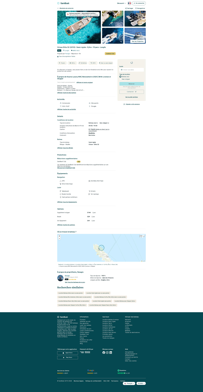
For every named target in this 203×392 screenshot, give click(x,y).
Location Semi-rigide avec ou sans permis (98, 293)
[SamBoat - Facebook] (103, 352)
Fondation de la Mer (86, 340)
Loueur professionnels (87, 330)
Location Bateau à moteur (110, 319)
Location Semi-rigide (108, 321)
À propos (82, 319)
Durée (121, 66)
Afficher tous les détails (65, 148)
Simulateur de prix (85, 329)
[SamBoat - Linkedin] (110, 352)
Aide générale (129, 352)
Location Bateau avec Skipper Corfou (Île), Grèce (72, 305)
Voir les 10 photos (137, 41)
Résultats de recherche (66, 8)
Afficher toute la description (66, 93)
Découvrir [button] (120, 3)
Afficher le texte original (85, 82)
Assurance (83, 327)
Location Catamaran (108, 327)
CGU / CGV (106, 381)
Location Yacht (107, 323)
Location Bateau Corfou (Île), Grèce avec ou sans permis (110, 297)
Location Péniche (107, 330)
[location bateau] (63, 3)
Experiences (83, 341)
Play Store (69, 357)
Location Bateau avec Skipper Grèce (125, 301)
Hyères (127, 323)
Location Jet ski (107, 329)
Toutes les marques (108, 338)
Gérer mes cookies (131, 361)
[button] (59, 236)
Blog (81, 343)
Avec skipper (126, 79)
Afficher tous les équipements (67, 202)
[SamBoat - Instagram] (107, 352)
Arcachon (128, 321)
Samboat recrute (85, 321)
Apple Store (68, 352)
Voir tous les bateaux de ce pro (75, 282)
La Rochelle (128, 325)
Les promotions (107, 336)
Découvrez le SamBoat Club (66, 168)
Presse (82, 338)
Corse (127, 327)
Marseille (128, 319)
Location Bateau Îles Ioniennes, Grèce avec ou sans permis (75, 297)
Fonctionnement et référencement (131, 354)
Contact (127, 359)
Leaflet (143, 261)
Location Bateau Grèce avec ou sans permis (71, 293)
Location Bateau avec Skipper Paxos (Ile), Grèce (103, 305)
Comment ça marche (131, 357)
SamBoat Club (110, 53)
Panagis (67, 53)
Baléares (127, 330)
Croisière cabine (107, 334)
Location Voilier (107, 325)
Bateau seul (125, 76)
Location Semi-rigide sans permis (102, 301)
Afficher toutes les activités (66, 109)
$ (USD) (140, 383)
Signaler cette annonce (133, 104)
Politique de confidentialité (93, 381)
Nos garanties (84, 323)
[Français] (129, 3)
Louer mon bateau (85, 325)
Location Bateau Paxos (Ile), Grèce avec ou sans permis (74, 301)
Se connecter (139, 3)
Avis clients (83, 336)
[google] (90, 370)
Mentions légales (79, 381)
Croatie (127, 329)
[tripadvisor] (122, 370)
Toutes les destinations (132, 332)
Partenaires (114, 381)
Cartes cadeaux (84, 332)
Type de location (124, 74)
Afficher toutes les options (66, 225)
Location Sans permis (109, 332)
